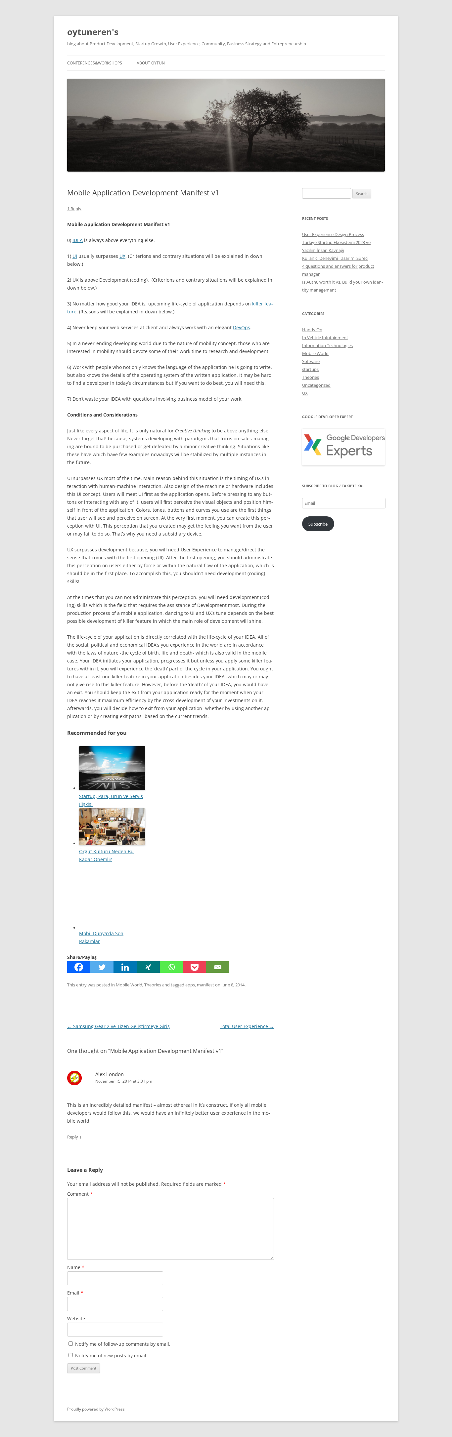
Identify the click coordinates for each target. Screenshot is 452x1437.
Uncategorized (316, 385)
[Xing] (148, 967)
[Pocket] (194, 967)
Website (76, 1318)
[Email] (217, 967)
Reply (72, 1137)
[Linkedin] (125, 967)
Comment (80, 1194)
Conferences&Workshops (94, 63)
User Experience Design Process (333, 234)
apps (190, 985)
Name (75, 1267)
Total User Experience (247, 1026)
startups (310, 369)
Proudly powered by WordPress (96, 1409)
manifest (205, 985)
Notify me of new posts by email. (111, 1355)
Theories (152, 985)
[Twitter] (101, 967)
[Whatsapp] (171, 967)
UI (74, 256)
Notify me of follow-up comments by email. (122, 1344)
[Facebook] (78, 967)
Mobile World (129, 985)
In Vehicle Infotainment (325, 337)
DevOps (241, 327)
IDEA (77, 240)
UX (122, 256)
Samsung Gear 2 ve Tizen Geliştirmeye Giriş (118, 1026)
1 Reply (74, 209)
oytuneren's (92, 32)
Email (75, 1293)
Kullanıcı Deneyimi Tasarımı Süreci (335, 258)
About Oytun (151, 63)
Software (311, 361)
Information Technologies (327, 345)
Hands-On (312, 330)
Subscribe (318, 524)
